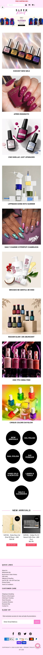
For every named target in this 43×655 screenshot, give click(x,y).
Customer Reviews (7, 602)
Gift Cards (5, 576)
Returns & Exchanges (8, 596)
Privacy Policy (6, 582)
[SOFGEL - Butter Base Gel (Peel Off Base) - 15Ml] (12, 524)
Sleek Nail (19, 647)
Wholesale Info (6, 572)
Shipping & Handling (8, 594)
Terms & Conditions (7, 584)
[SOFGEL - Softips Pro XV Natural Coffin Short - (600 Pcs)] (31, 524)
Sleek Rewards (6, 600)
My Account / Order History (9, 574)
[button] (38, 646)
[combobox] (15, 5)
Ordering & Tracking (7, 598)
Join (37, 621)
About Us (4, 570)
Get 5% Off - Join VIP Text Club (11, 580)
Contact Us (5, 606)
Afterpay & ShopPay (7, 578)
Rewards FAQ (6, 604)
